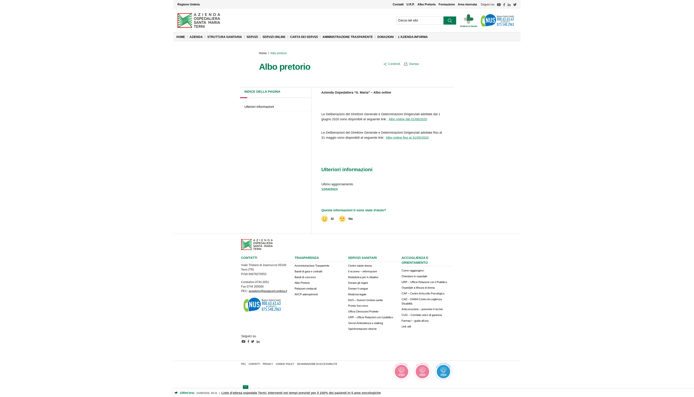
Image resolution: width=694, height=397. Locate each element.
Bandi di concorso (305, 277)
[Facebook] (504, 4)
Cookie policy (285, 364)
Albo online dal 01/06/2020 (408, 119)
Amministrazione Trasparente (347, 36)
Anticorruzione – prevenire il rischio (422, 309)
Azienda (196, 36)
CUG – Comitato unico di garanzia (422, 314)
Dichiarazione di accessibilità (317, 364)
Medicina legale (357, 294)
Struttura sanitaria (224, 36)
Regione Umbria (188, 4)
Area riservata (467, 4)
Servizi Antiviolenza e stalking (365, 323)
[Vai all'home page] (198, 20)
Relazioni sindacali (305, 288)
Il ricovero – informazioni (362, 271)
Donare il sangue (358, 288)
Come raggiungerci (413, 270)
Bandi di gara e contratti (308, 271)
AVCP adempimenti (306, 294)
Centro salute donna (360, 265)
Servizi (252, 36)
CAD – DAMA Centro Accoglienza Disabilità (422, 301)
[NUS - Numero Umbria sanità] (498, 20)
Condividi (394, 63)
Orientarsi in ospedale (414, 276)
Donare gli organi (358, 282)
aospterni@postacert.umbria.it (268, 291)
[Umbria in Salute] (469, 20)
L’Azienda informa (413, 36)
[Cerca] (450, 20)
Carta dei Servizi (304, 36)
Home (180, 36)
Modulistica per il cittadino (363, 277)
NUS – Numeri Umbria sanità (365, 300)
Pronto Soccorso (358, 305)
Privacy (268, 364)
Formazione (447, 4)
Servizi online (274, 36)
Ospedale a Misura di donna (418, 287)
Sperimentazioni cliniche (362, 328)
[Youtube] (498, 4)
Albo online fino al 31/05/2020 (407, 137)
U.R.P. (410, 4)
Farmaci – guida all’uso (415, 320)
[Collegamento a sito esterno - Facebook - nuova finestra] (249, 341)
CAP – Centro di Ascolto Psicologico (423, 293)
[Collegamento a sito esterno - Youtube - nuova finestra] (244, 341)
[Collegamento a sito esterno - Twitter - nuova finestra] (253, 341)
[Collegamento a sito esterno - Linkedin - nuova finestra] (259, 341)
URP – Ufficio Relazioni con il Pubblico (424, 282)
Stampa (414, 63)
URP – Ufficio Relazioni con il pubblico (370, 317)
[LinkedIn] (509, 4)
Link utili (406, 326)
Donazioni (385, 36)
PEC (243, 364)
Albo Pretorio (426, 4)
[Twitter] (515, 4)
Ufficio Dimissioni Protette (363, 311)
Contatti (398, 4)
